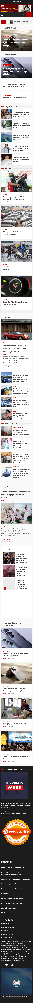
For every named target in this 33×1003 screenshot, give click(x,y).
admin (4, 48)
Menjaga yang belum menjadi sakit (14, 98)
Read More (7, 366)
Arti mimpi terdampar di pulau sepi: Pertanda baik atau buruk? (6, 137)
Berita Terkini (7, 65)
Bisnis (4, 342)
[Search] (23, 14)
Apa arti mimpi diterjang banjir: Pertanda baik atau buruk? (6, 125)
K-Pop (3, 526)
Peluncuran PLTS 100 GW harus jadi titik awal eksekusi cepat (6, 414)
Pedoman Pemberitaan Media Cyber (12, 898)
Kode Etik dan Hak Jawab (9, 908)
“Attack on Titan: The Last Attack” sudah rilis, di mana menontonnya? (9, 571)
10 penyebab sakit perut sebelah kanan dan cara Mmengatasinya (6, 114)
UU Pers (4, 913)
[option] (16, 40)
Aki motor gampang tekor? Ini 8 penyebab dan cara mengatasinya (16, 181)
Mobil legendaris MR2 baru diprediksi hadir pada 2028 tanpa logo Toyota (16, 329)
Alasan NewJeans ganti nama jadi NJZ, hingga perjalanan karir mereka (16, 495)
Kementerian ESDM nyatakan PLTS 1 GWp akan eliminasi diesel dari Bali (6, 402)
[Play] (3, 997)
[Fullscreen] (29, 997)
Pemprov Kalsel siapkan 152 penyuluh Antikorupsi (16, 741)
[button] (16, 983)
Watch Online (29, 14)
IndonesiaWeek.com (18, 427)
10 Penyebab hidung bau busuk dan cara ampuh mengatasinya (6, 148)
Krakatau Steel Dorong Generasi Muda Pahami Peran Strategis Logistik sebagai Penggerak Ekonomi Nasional (6, 457)
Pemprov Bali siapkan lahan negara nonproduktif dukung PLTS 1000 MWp (6, 377)
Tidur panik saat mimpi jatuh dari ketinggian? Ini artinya (6, 159)
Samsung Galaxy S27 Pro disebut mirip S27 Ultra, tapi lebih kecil (15, 71)
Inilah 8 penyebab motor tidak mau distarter (16, 251)
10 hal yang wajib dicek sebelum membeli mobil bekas (16, 216)
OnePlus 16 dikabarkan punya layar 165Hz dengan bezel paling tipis (16, 673)
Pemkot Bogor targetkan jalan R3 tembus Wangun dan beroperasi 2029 (6, 390)
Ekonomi (5, 194)
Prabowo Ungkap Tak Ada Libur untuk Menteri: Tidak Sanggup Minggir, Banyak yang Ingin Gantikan (6, 472)
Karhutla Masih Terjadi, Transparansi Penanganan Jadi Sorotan (6, 431)
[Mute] (26, 997)
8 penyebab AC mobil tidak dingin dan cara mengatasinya (16, 286)
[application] (16, 983)
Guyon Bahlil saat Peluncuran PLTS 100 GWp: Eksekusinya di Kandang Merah (6, 443)
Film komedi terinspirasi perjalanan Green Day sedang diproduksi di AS (9, 558)
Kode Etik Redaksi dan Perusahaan (12, 903)
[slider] (15, 996)
